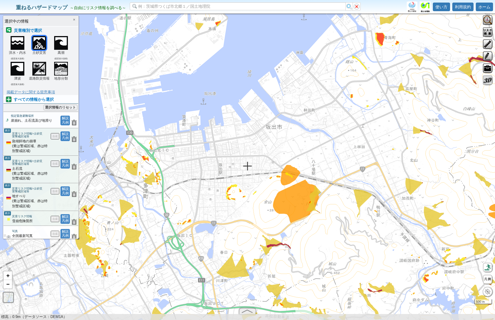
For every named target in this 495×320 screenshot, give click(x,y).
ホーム (484, 7)
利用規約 (463, 7)
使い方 (441, 7)
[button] (7, 275)
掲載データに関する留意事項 (31, 92)
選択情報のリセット (60, 107)
